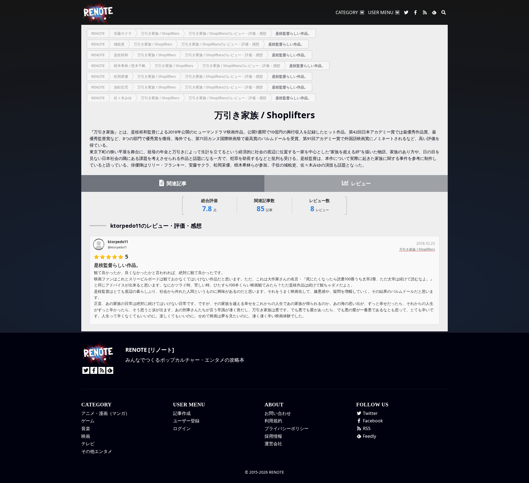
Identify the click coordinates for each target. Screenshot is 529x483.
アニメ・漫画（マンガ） (105, 413)
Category (347, 12)
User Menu (380, 12)
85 (264, 205)
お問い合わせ (277, 413)
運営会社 (273, 444)
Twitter (370, 413)
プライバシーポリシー (286, 428)
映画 (85, 436)
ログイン (182, 428)
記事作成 (182, 413)
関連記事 (176, 183)
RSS (366, 428)
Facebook (372, 421)
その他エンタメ (96, 451)
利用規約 (273, 421)
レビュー (360, 183)
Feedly (369, 436)
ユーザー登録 (186, 421)
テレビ (88, 444)
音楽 (85, 428)
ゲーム (88, 421)
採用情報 (273, 436)
